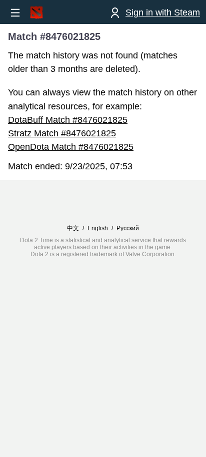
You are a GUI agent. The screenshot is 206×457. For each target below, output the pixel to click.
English (98, 228)
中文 (73, 228)
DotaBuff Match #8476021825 (68, 120)
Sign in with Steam (163, 12)
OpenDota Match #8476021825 (71, 147)
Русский (127, 228)
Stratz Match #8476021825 (62, 133)
